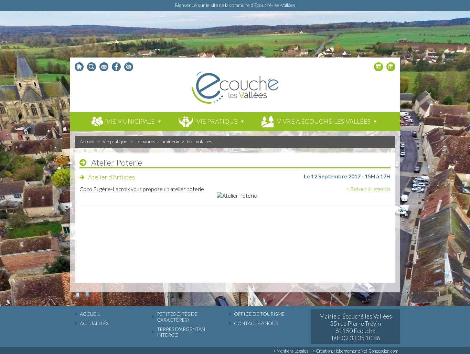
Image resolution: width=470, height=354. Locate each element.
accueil (90, 314)
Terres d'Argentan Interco (181, 332)
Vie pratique (115, 141)
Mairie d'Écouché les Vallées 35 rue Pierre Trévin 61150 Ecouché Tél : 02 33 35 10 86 (355, 327)
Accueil (87, 141)
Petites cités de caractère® (177, 317)
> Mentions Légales (291, 351)
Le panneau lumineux (157, 141)
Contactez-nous (256, 323)
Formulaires (199, 141)
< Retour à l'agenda (368, 189)
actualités (94, 323)
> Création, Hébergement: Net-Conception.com (355, 351)
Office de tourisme (259, 314)
